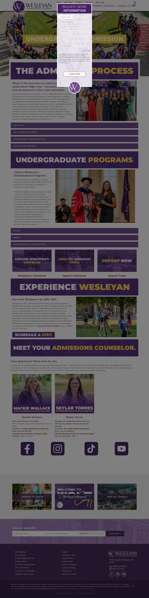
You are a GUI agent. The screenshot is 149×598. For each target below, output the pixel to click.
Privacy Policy (65, 63)
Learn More (74, 74)
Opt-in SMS (86, 50)
